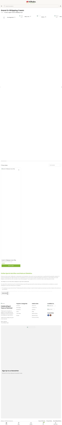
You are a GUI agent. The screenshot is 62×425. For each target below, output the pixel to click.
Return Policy (34, 313)
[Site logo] (31, 2)
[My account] (60, 6)
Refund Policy (35, 315)
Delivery (33, 309)
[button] (11, 265)
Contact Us (34, 307)
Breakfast (18, 309)
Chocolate (18, 313)
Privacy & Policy (35, 317)
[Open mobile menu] (1, 6)
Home (2, 12)
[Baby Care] (26, 16)
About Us (34, 305)
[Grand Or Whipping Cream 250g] (11, 213)
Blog (33, 311)
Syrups (17, 315)
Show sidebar (5, 165)
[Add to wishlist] (19, 170)
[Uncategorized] (9, 17)
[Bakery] (44, 17)
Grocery (18, 305)
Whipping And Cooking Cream (7, 261)
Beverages (18, 307)
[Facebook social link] (48, 315)
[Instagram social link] (50, 315)
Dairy (17, 311)
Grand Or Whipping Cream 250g (9, 260)
